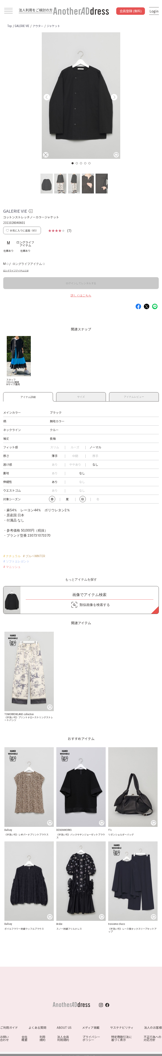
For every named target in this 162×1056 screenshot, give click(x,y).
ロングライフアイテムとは (15, 270)
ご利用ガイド (9, 1027)
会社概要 (24, 1038)
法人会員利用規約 (63, 1038)
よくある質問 (37, 1027)
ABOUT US (64, 1027)
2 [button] (77, 163)
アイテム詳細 (28, 396)
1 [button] (73, 163)
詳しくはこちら (81, 295)
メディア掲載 (91, 1027)
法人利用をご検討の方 (36, 9)
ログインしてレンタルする (81, 283)
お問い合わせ (4, 1038)
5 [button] (89, 163)
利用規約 (42, 1038)
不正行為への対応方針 (152, 1038)
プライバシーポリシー (91, 1038)
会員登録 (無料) (131, 11)
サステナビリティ (122, 1027)
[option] (81, 95)
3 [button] (81, 163)
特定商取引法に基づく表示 (121, 1038)
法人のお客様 (153, 1027)
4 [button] (85, 163)
